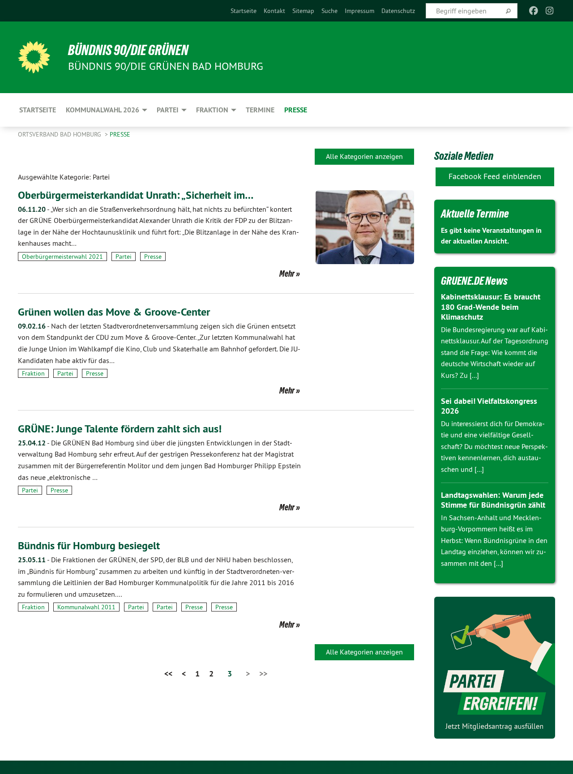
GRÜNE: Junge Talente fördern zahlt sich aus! (120, 429)
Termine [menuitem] (260, 110)
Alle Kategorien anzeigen (364, 156)
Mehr (287, 273)
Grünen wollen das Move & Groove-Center (114, 312)
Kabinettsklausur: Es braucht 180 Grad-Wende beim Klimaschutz (490, 306)
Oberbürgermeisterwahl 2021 (62, 256)
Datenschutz (398, 11)
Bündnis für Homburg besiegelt (89, 545)
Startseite (244, 11)
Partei (123, 256)
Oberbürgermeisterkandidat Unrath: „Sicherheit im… (135, 195)
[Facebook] (533, 10)
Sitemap (303, 11)
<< (168, 673)
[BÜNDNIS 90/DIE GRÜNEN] (34, 57)
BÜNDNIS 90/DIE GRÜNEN (128, 50)
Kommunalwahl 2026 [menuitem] (102, 110)
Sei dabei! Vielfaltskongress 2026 (489, 406)
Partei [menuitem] (168, 110)
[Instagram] (550, 10)
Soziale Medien (463, 156)
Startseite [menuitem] (37, 110)
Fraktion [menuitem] (212, 110)
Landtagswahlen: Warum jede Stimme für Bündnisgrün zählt (493, 500)
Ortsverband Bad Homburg (60, 134)
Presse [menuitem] (295, 110)
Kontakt (274, 11)
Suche (329, 11)
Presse (120, 134)
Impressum (359, 11)
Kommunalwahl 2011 (86, 607)
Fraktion (33, 373)
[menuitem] (244, 10)
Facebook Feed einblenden (495, 176)
